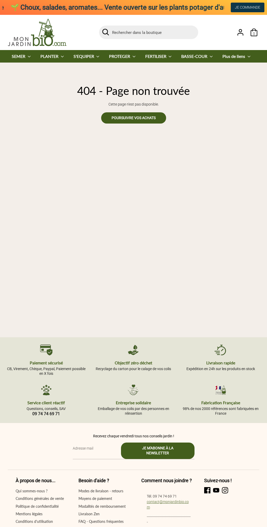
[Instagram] (225, 490)
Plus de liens (234, 56)
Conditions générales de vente (40, 498)
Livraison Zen (89, 514)
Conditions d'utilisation (34, 521)
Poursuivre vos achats (134, 118)
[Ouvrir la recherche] (105, 32)
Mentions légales (29, 514)
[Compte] (240, 32)
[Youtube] (216, 490)
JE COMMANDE (247, 7)
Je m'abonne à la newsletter (157, 450)
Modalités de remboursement (102, 506)
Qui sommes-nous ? (31, 491)
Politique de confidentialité (37, 506)
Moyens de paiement (95, 498)
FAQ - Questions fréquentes (101, 521)
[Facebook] (207, 490)
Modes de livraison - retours (100, 491)
